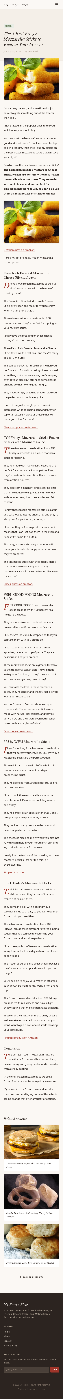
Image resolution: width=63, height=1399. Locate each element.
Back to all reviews (33, 1276)
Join (55, 1369)
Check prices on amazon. (18, 584)
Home (7, 1331)
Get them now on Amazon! (19, 250)
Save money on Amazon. (18, 731)
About (7, 1336)
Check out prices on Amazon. (21, 427)
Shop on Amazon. (14, 872)
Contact (7, 1340)
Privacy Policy (10, 1345)
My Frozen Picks (16, 1304)
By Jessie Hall (31, 51)
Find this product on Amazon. (21, 1037)
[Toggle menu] (56, 4)
